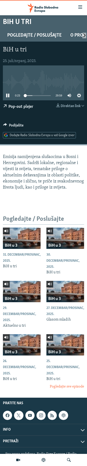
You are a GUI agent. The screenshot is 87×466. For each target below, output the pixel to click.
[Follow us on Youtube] (30, 415)
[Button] (13, 126)
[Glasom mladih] (65, 291)
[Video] (18, 460)
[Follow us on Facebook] (7, 415)
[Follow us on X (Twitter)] (18, 415)
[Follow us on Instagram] (41, 415)
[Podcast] (43, 460)
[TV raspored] (63, 415)
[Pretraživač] (69, 460)
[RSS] (52, 415)
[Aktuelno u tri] (22, 291)
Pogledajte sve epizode (67, 386)
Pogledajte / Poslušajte (34, 35)
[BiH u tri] (22, 238)
